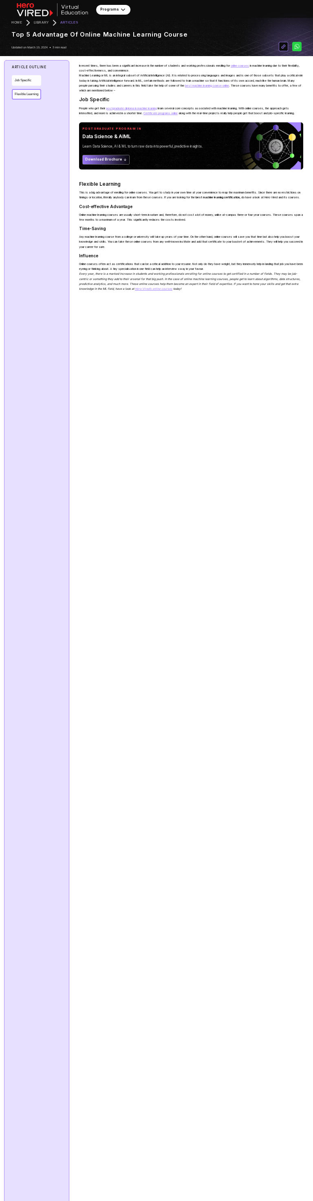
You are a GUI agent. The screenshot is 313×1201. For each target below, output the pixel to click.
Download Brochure (103, 159)
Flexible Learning (26, 94)
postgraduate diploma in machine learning (131, 108)
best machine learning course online (207, 85)
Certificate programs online (160, 113)
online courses (240, 65)
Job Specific (23, 80)
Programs (109, 9)
